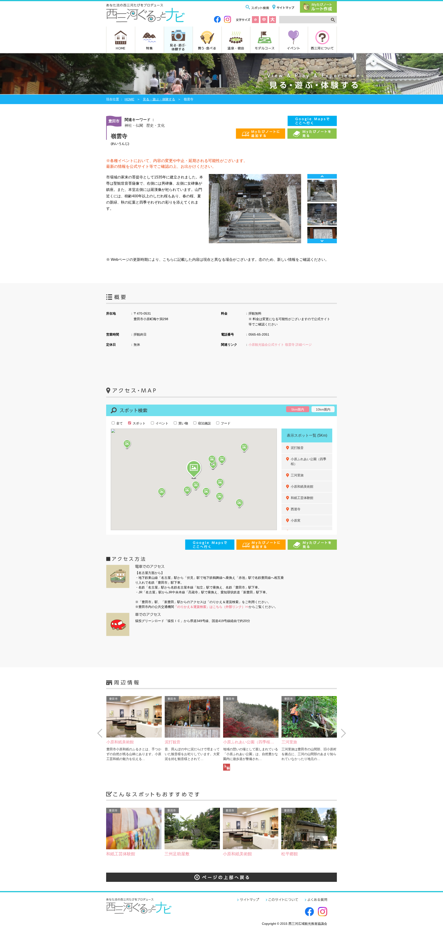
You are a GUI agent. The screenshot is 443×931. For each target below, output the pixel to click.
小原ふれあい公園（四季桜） (308, 461)
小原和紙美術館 (302, 486)
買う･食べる (207, 48)
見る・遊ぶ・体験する (159, 99)
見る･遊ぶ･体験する (178, 47)
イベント (293, 48)
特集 (149, 48)
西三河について (322, 48)
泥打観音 (297, 448)
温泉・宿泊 (235, 48)
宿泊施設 (204, 423)
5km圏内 (297, 409)
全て (119, 423)
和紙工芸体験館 (302, 498)
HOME (121, 48)
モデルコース (265, 48)
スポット (139, 423)
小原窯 (295, 520)
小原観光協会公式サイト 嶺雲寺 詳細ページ (280, 344)
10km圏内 (323, 409)
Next (322, 241)
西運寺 (295, 509)
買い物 (182, 423)
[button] (194, 469)
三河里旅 (297, 475)
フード (225, 423)
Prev (322, 176)
